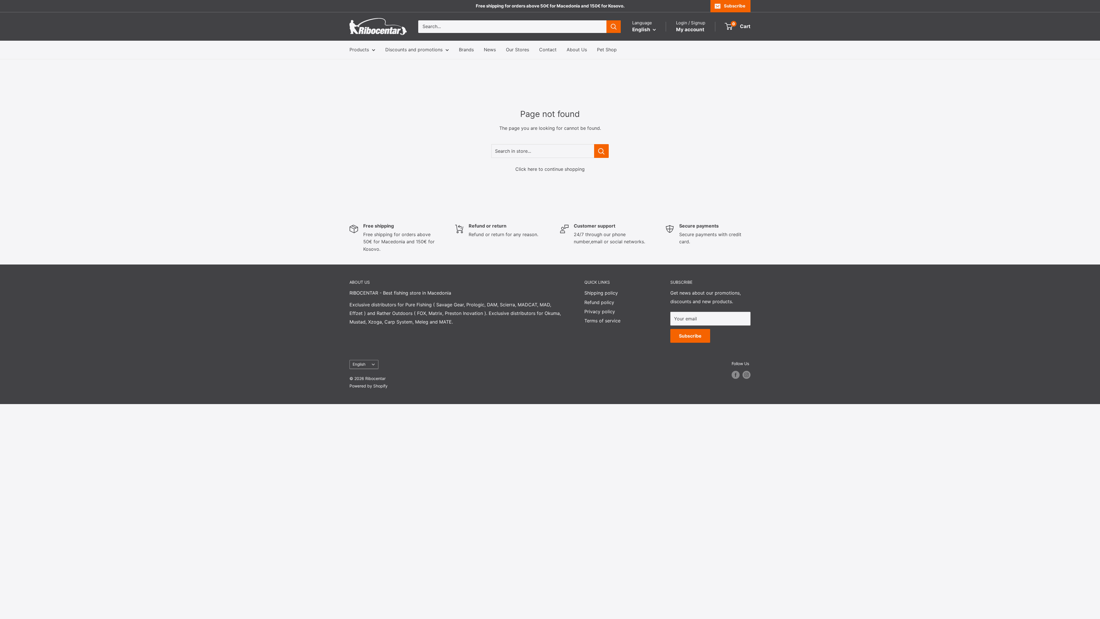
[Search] (613, 26)
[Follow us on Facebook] (736, 375)
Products (359, 49)
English (359, 364)
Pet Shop (607, 49)
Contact (548, 49)
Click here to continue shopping (550, 169)
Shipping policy (601, 293)
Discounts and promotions (414, 49)
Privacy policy (599, 311)
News (490, 49)
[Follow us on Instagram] (746, 375)
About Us (577, 49)
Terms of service (602, 321)
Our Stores (517, 49)
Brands (466, 49)
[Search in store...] (601, 151)
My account (690, 29)
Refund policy (599, 302)
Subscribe (734, 6)
